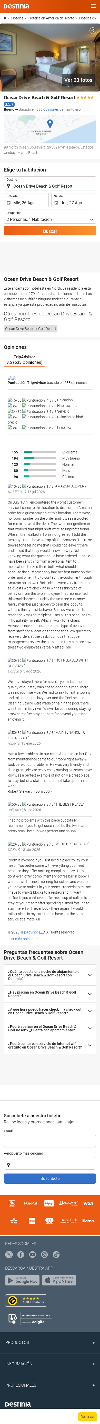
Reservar (88, 1417)
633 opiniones (47, 109)
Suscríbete (50, 1178)
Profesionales (20, 1385)
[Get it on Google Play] (23, 1281)
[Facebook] (21, 1255)
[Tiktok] (56, 1255)
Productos (17, 1342)
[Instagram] (45, 1255)
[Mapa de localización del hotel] (50, 129)
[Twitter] (9, 1255)
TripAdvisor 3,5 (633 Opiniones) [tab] (24, 360)
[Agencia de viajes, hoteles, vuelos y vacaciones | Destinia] (16, 6)
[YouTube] (33, 1255)
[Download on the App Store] (60, 1281)
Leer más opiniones (23, 939)
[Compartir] (92, 30)
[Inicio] (5, 18)
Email (8, 1131)
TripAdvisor (29, 932)
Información (18, 1363)
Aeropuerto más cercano (23, 1153)
